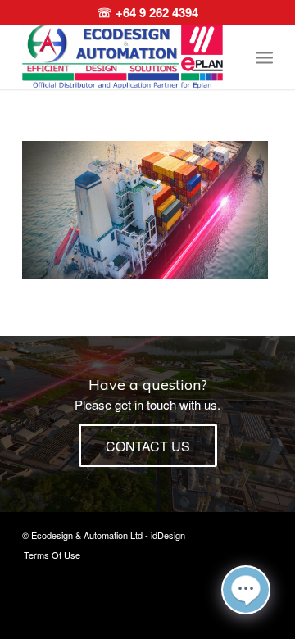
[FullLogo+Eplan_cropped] (122, 56)
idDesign (168, 535)
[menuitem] (264, 56)
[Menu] (264, 56)
